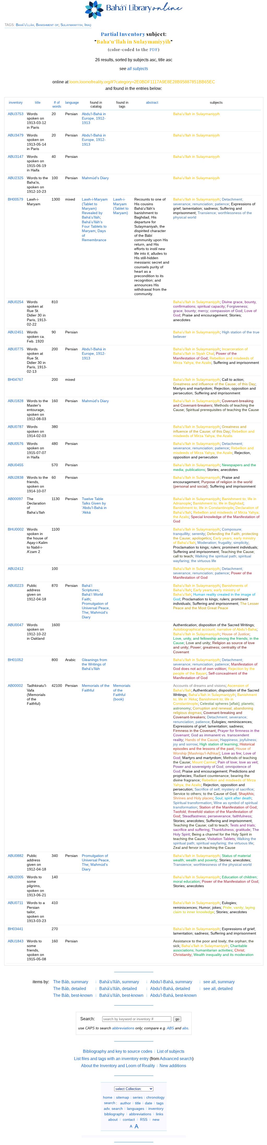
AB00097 (15, 499)
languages (135, 1108)
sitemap (122, 1097)
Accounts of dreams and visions (199, 685)
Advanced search (176, 1058)
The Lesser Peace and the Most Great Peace (216, 605)
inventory (16, 102)
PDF (154, 49)
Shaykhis (246, 794)
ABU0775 (15, 349)
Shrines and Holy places (193, 798)
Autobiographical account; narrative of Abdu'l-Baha (215, 629)
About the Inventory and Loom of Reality (118, 1065)
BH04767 (15, 379)
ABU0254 (15, 302)
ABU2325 (15, 178)
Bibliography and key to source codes (117, 1051)
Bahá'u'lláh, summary (119, 982)
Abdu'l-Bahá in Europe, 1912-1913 (94, 118)
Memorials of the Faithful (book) (121, 692)
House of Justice (235, 634)
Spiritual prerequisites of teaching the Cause (222, 410)
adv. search (113, 1108)
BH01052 (15, 660)
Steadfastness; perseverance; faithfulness (216, 816)
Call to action (232, 379)
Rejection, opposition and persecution (212, 455)
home (107, 1097)
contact (129, 1119)
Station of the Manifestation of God (228, 807)
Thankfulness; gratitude (230, 829)
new (156, 1119)
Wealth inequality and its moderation (223, 955)
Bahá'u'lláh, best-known (121, 995)
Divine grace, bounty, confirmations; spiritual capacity (215, 304)
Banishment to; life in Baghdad (218, 503)
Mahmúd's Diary (95, 178)
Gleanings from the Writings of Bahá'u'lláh (94, 664)
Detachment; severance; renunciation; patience (208, 201)
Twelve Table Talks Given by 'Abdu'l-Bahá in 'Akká (94, 505)
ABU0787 (15, 427)
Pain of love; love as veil (237, 762)
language (72, 102)
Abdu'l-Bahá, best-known (173, 995)
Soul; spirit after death (233, 798)
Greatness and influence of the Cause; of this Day (214, 384)
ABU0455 (15, 465)
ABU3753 (15, 114)
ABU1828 (15, 401)
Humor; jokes (210, 907)
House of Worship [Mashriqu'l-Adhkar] (212, 750)
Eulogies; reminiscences (232, 722)
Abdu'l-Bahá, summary (171, 982)
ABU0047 (15, 625)
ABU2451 (15, 332)
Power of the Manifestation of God (205, 355)
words (56, 104)
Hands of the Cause (201, 740)
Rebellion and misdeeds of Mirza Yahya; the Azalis (213, 433)
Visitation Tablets (221, 839)
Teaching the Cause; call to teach (200, 825)
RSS (143, 1119)
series (138, 1097)
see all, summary (219, 982)
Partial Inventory (123, 33)
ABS (170, 1028)
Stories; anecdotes (222, 470)
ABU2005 (15, 877)
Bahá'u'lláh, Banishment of (37, 25)
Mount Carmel (204, 762)
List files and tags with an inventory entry (111, 1058)
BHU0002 (16, 529)
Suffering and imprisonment (236, 362)
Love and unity (198, 643)
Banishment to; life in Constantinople (203, 508)
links (159, 1114)
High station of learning (218, 744)
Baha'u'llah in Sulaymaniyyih (134, 41)
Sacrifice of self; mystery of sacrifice (224, 789)
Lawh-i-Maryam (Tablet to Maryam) (121, 206)
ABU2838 (15, 477)
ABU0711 (15, 903)
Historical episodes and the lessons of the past (214, 746)
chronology (155, 1097)
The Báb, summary (70, 982)
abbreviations (123, 1028)
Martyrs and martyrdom (192, 388)
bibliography (114, 1114)
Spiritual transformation (192, 803)
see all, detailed (218, 988)
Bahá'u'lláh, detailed (118, 988)
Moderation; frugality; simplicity (222, 542)
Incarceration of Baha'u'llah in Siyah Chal (210, 351)
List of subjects (170, 1051)
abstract (152, 102)
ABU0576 (15, 443)
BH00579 (15, 199)
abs (185, 1028)
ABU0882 (15, 856)
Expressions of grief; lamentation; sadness (214, 206)
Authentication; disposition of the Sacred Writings (213, 625)
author (125, 1103)
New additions (173, 1065)
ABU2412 (15, 569)
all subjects (137, 68)
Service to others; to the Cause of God (204, 794)
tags (159, 1103)
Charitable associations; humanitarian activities (210, 948)
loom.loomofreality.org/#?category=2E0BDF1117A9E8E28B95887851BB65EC (142, 82)
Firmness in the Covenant (194, 731)
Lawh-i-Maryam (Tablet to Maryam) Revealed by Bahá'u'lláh (95, 208)
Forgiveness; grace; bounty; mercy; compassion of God (210, 308)
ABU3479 (15, 135)
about (113, 1119)
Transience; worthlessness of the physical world (212, 864)
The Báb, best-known (73, 995)
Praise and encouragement (204, 315)
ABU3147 (15, 156)
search (109, 1103)
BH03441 (15, 929)
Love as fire (231, 753)
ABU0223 (15, 585)
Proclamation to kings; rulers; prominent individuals (215, 547)
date (148, 1103)
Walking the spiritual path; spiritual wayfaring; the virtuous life (212, 558)
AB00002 (15, 685)
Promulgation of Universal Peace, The (96, 608)
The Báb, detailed (69, 988)
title (37, 102)
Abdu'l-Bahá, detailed (170, 988)
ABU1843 (15, 941)
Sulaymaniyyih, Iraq (75, 25)
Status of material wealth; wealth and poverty (212, 858)
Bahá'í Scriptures (90, 587)
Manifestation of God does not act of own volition (215, 666)
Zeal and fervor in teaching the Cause (204, 847)
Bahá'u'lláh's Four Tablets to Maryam (94, 226)
